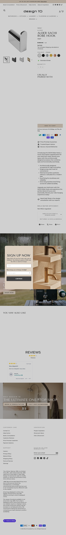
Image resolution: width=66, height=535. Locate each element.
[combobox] (18, 273)
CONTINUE (19, 278)
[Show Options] (30, 273)
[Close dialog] (59, 247)
